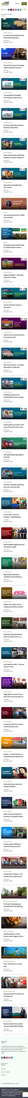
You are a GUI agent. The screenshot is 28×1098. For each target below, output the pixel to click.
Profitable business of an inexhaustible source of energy (13, 396)
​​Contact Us (3, 1075)
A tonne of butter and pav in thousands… (13, 306)
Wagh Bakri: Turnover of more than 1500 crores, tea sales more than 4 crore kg (14, 696)
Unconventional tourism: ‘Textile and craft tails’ (14, 216)
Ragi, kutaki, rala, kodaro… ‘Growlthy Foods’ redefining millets (12, 577)
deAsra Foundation (5, 1072)
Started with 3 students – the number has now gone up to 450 (13, 876)
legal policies (12, 1096)
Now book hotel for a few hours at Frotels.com (14, 995)
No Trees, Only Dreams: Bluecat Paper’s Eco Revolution (14, 126)
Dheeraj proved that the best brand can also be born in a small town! (13, 636)
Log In (24, 4)
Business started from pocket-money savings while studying (13, 1025)
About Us (3, 1069)
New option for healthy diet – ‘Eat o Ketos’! (13, 186)
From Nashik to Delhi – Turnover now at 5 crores (14, 665)
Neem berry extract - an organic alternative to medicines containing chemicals (14, 367)
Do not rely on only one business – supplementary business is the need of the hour (14, 517)
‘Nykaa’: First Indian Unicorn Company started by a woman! (13, 605)
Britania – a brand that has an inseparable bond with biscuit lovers (13, 756)
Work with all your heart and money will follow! (13, 785)
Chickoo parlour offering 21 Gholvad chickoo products (12, 845)
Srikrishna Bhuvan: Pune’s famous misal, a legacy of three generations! (14, 936)
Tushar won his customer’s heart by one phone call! (14, 336)
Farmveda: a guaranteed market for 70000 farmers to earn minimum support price (14, 247)
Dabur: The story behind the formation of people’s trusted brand (13, 816)
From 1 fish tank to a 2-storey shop (13, 965)
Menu (5, 9)
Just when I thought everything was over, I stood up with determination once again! (14, 487)
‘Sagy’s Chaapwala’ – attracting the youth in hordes (13, 276)
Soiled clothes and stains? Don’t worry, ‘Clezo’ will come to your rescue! (14, 427)
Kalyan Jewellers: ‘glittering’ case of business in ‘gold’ (14, 545)
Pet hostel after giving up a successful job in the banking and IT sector (13, 906)
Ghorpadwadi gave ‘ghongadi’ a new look (14, 455)
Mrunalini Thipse (8, 42)
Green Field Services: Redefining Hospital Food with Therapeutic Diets (14, 157)
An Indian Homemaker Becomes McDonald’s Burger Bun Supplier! (14, 37)
